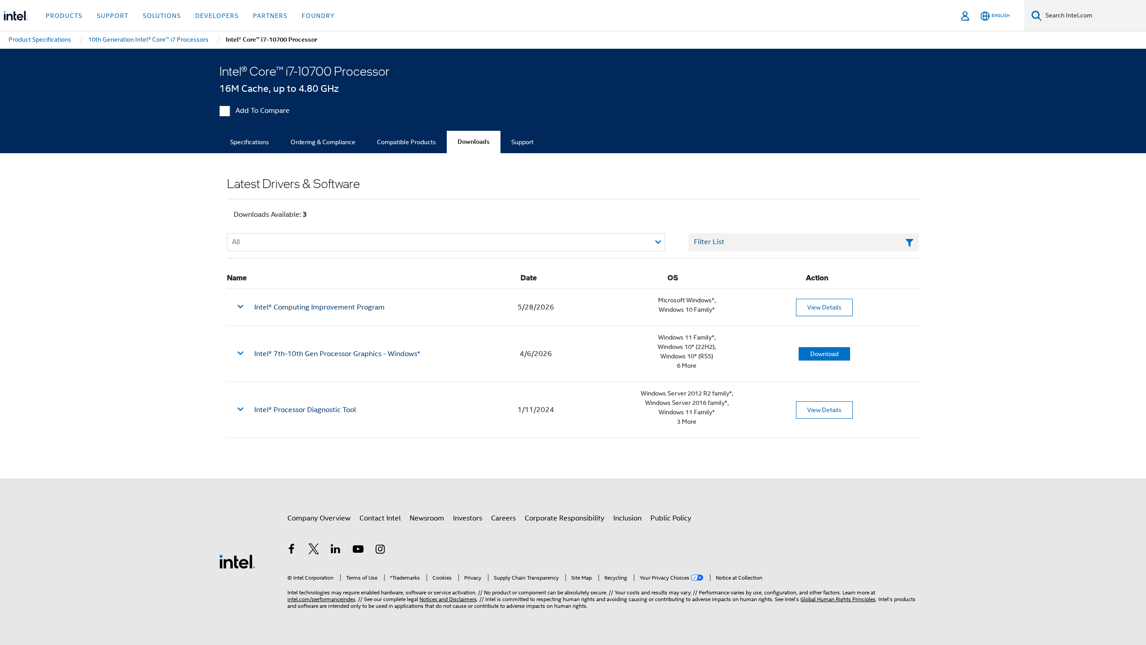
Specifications (249, 142)
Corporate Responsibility (564, 518)
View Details (824, 307)
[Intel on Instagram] (380, 550)
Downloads (474, 142)
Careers (503, 518)
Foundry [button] (318, 16)
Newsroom (427, 518)
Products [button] (64, 16)
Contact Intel (380, 518)
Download (824, 354)
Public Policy (670, 518)
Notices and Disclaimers (448, 599)
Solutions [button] (162, 16)
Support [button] (112, 16)
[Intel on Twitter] (313, 550)
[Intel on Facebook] (291, 550)
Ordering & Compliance (323, 142)
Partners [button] (270, 16)
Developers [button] (217, 16)
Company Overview (319, 518)
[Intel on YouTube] (358, 550)
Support (522, 142)
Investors (467, 518)
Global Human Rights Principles (838, 599)
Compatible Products (406, 142)
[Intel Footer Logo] (237, 561)
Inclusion (627, 518)
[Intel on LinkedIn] (335, 550)
